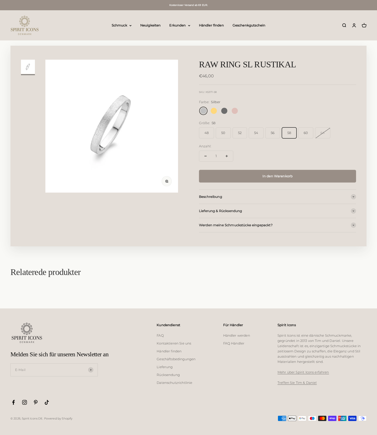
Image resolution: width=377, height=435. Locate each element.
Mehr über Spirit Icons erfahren (303, 372)
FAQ (160, 335)
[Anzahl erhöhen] (226, 156)
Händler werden (236, 335)
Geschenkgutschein (249, 25)
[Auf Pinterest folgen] (36, 402)
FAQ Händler (234, 343)
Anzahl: (205, 146)
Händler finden (211, 25)
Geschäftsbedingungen (176, 359)
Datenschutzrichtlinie (174, 383)
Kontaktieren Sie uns (174, 343)
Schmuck (119, 25)
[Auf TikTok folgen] (47, 402)
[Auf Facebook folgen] (13, 402)
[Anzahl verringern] (205, 156)
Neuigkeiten (150, 25)
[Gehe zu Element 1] (28, 67)
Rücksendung (168, 375)
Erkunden (177, 25)
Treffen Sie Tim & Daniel (297, 383)
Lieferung (165, 367)
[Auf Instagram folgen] (24, 402)
